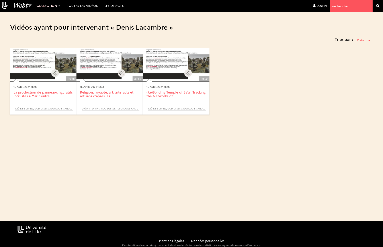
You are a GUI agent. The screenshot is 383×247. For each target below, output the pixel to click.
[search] (378, 6)
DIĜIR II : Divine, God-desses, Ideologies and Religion (44, 108)
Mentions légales (171, 240)
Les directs (114, 5)
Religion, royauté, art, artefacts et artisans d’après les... (106, 94)
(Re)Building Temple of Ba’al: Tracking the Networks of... (176, 94)
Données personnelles (207, 240)
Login (321, 5)
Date (360, 40)
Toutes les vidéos (82, 5)
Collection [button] (47, 5)
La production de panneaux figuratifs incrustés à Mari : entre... (43, 94)
